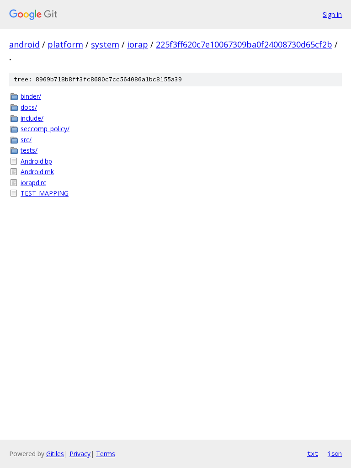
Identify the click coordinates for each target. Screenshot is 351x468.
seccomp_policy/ (45, 128)
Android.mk (37, 171)
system (105, 44)
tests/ (29, 150)
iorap (137, 44)
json (334, 453)
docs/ (29, 107)
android (24, 44)
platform (65, 44)
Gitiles (55, 453)
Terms (105, 453)
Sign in (332, 14)
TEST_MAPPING (45, 193)
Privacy (79, 453)
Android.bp (36, 161)
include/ (32, 118)
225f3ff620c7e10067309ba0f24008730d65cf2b (244, 44)
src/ (26, 139)
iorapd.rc (33, 182)
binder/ (31, 96)
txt (312, 453)
